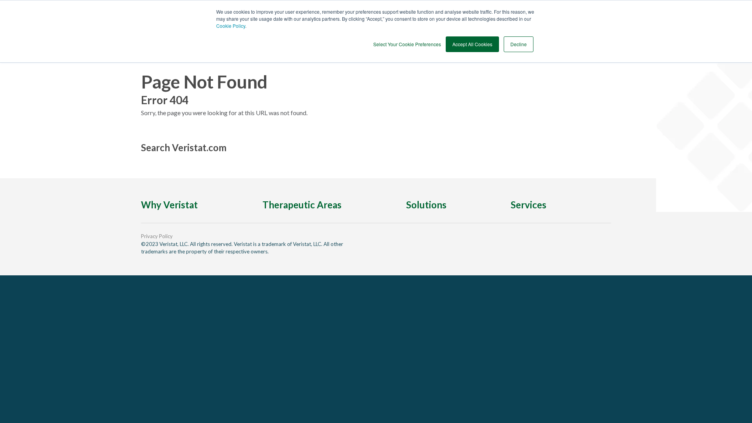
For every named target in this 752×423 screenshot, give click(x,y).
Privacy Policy (157, 236)
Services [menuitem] (528, 204)
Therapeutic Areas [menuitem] (302, 204)
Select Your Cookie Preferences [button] (407, 44)
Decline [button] (518, 44)
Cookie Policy (230, 25)
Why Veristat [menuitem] (169, 204)
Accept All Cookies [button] (472, 44)
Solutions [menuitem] (426, 204)
